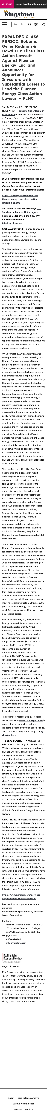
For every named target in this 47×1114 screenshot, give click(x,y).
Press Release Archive (28, 1098)
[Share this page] (43, 24)
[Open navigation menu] (4, 24)
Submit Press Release (23, 1103)
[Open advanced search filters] (36, 24)
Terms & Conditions (23, 1109)
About (11, 1098)
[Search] (30, 24)
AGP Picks (7, 4)
